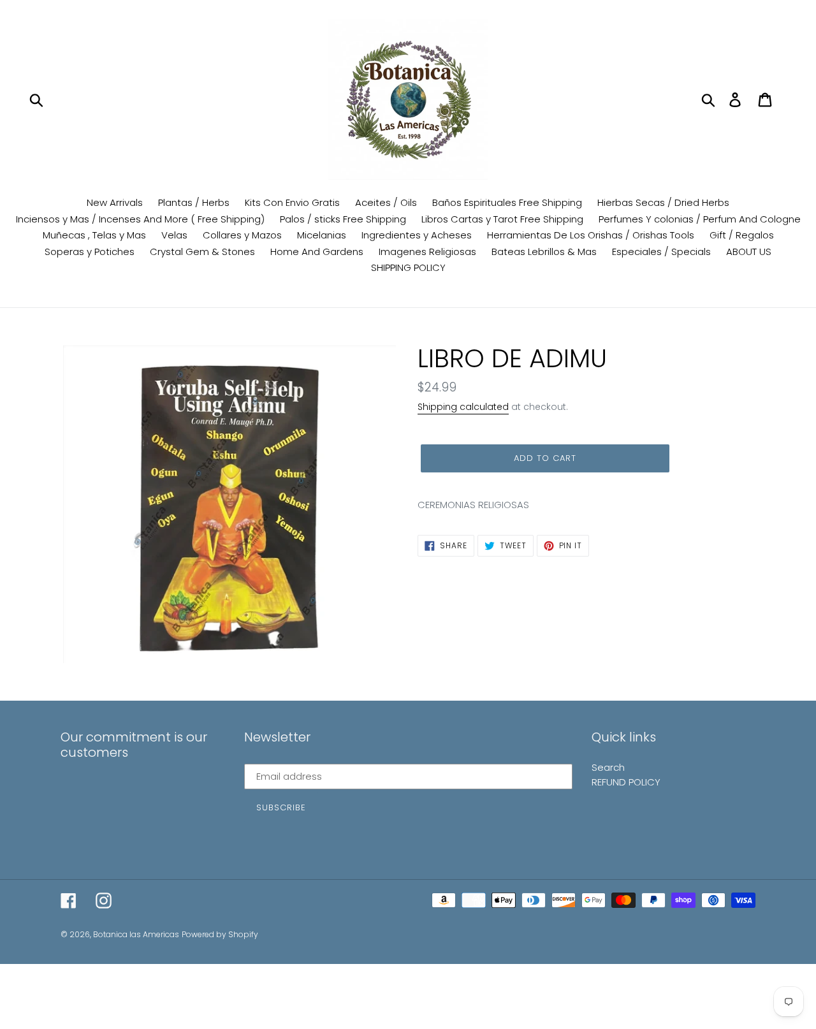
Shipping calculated (463, 406)
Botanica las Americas (136, 934)
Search (608, 767)
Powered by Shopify (220, 934)
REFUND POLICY (626, 782)
